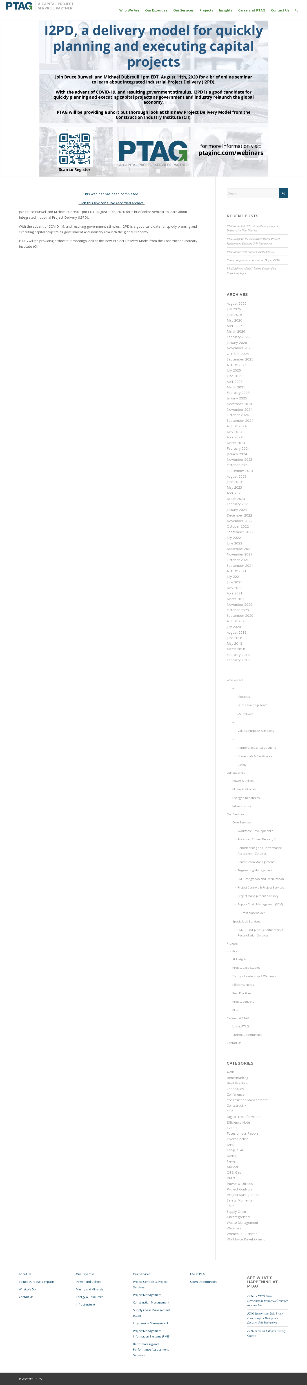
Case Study (235, 1088)
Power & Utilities (243, 781)
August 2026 (237, 303)
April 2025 (234, 381)
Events (232, 1127)
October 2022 (238, 526)
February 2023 (238, 504)
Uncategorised (238, 1217)
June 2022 (234, 543)
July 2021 (234, 576)
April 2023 (234, 493)
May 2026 (234, 320)
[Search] (296, 10)
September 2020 (240, 615)
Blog (235, 1010)
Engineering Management (255, 870)
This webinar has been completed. (111, 194)
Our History (245, 714)
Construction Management (256, 862)
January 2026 (237, 342)
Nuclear (232, 1167)
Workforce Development (246, 1239)
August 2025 (237, 365)
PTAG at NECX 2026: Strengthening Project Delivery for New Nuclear (267, 1300)
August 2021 (237, 571)
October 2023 (238, 465)
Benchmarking (237, 1077)
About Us (244, 697)
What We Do (27, 1289)
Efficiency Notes (243, 985)
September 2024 (240, 420)
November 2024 (239, 409)
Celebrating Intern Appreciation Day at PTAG (253, 260)
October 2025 (238, 353)
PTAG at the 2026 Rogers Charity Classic (251, 252)
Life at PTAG (240, 1026)
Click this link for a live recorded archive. (111, 203)
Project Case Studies (246, 968)
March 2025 (236, 387)
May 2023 (234, 487)
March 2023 (236, 498)
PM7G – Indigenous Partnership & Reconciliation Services (260, 933)
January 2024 (237, 454)
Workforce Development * (255, 831)
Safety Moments (239, 1200)
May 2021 (234, 587)
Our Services (235, 814)
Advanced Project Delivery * (257, 839)
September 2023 (240, 470)
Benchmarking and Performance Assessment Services (260, 850)
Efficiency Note (238, 1122)
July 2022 (234, 537)
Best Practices (241, 993)
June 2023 (234, 481)
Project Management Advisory (258, 896)
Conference (236, 1094)
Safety (242, 765)
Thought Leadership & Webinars (254, 976)
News (231, 1161)
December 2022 (239, 515)
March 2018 (236, 649)
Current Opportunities (247, 1035)
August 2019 (237, 632)
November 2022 (239, 521)
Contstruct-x (236, 1105)
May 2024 (234, 431)
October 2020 (238, 610)
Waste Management (242, 1222)
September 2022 (240, 532)
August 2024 (237, 426)
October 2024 (238, 415)
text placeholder (254, 913)
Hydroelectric (237, 1139)
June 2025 (234, 376)
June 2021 (234, 582)
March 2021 (236, 598)
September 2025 (240, 359)
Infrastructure (241, 806)
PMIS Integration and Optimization (261, 879)
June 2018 (234, 637)
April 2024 (234, 437)
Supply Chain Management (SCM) (260, 904)
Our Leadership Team (252, 705)
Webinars (234, 1228)
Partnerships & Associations (257, 748)
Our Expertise (236, 773)
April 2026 (234, 325)
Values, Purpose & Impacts (256, 731)
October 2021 (238, 560)
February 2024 (238, 448)
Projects (232, 943)
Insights (232, 951)
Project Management (243, 1194)
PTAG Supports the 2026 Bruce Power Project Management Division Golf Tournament (265, 1317)
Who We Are (235, 680)
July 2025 (234, 370)
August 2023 (237, 476)
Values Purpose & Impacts (37, 1282)
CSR (230, 1111)
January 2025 (237, 398)
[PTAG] (39, 10)
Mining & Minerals (244, 789)
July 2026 (234, 309)
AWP (230, 1072)
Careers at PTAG (238, 1018)
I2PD (231, 1144)
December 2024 (239, 403)
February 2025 (238, 392)
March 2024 (236, 442)
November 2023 (239, 459)
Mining (232, 1155)
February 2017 (238, 660)
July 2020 (234, 626)
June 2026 (234, 314)
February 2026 (238, 337)
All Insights (239, 959)
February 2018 (238, 654)
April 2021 (234, 593)
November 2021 (239, 554)
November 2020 (239, 604)
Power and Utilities (88, 1282)
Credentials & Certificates (255, 756)
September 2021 (240, 565)
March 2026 (236, 331)
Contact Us (234, 1043)
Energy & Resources (246, 798)
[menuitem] (129, 10)
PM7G (231, 1178)
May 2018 (234, 643)
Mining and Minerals (90, 1289)
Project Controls (243, 1002)
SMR (230, 1206)
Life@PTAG (236, 1150)
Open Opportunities (203, 1282)
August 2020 (237, 621)
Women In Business (242, 1233)
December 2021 (239, 548)
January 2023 (237, 509)
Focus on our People (242, 1133)
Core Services (241, 822)
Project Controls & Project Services (261, 887)
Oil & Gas (234, 1172)
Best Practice (237, 1083)
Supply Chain (236, 1211)
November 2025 (239, 348)
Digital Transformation (244, 1116)
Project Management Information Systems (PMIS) (151, 1333)
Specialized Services (246, 921)
